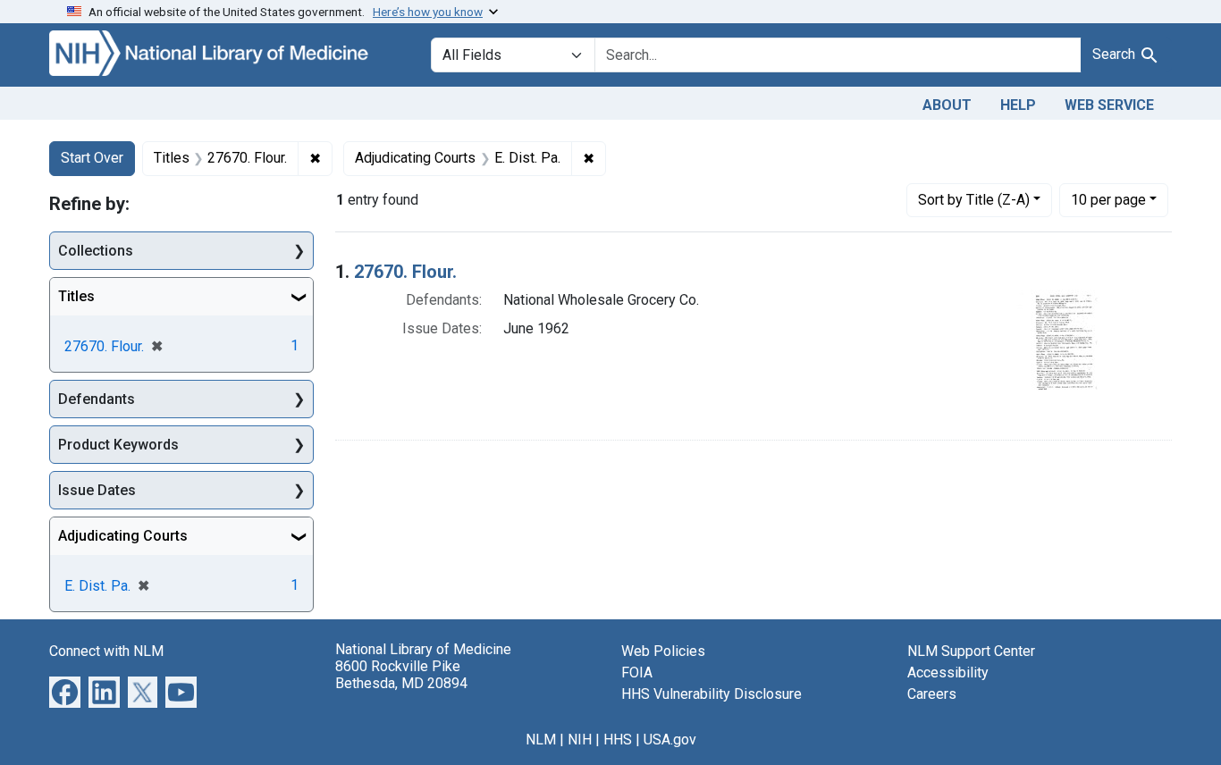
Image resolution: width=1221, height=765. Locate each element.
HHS (617, 739)
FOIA (637, 672)
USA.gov (670, 739)
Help (1018, 105)
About (947, 105)
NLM (541, 739)
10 (1108, 199)
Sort (974, 199)
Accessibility (948, 672)
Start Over (92, 157)
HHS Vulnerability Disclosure (711, 693)
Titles (76, 296)
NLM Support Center (971, 651)
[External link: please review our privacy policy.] (64, 691)
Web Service (1109, 105)
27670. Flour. (405, 271)
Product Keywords (118, 444)
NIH (580, 739)
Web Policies (663, 651)
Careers (931, 693)
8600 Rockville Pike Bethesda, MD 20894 (401, 675)
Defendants (96, 399)
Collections (95, 250)
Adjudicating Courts (123, 535)
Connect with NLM (106, 651)
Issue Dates (97, 490)
